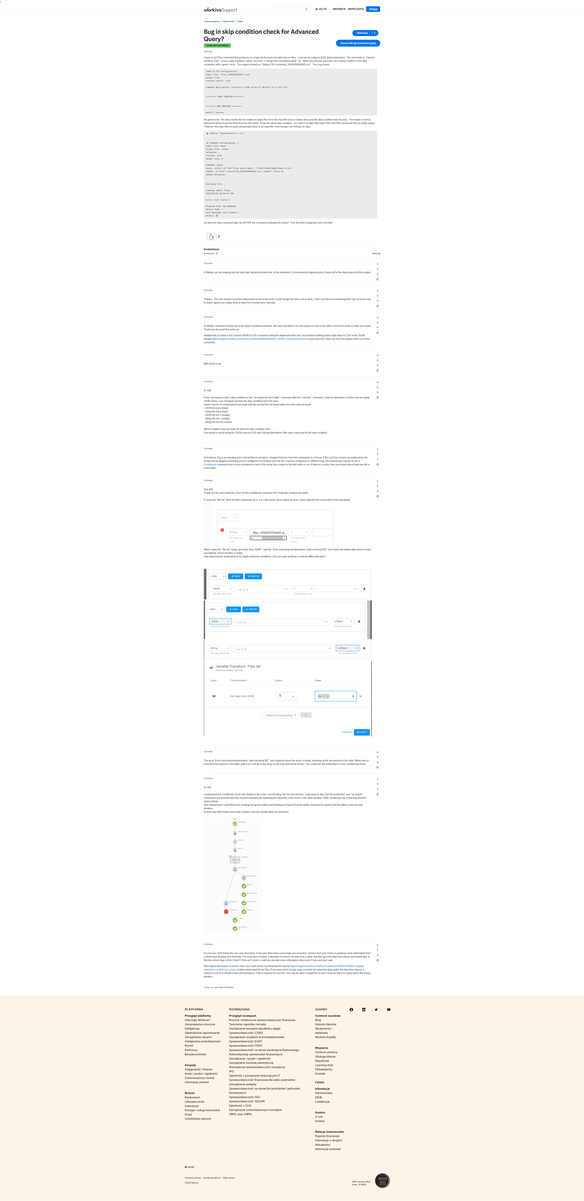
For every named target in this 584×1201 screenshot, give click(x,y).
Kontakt (320, 1073)
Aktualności (322, 1144)
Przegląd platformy (198, 1015)
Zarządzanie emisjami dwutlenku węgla (254, 1028)
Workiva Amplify (325, 1037)
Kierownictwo (323, 1093)
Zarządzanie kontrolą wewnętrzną (251, 1062)
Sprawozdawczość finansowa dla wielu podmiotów (262, 1079)
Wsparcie (321, 1047)
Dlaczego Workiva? (197, 1020)
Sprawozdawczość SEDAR (247, 1101)
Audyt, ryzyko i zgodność (201, 1073)
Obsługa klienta (325, 1056)
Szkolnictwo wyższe (198, 1118)
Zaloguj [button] (373, 9)
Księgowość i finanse (198, 1069)
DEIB (318, 1097)
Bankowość (192, 1097)
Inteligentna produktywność (203, 1041)
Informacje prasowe (328, 1149)
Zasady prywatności (212, 1178)
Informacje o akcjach (328, 1140)
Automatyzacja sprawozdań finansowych (256, 1054)
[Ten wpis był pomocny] (211, 236)
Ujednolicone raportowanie (202, 1032)
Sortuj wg (376, 253)
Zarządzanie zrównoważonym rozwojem (255, 1109)
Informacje (322, 1088)
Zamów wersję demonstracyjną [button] (358, 43)
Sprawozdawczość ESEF (245, 1041)
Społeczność (228, 21)
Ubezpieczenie (194, 1101)
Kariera (320, 1112)
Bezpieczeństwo (195, 1054)
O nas (319, 1116)
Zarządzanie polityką (242, 1084)
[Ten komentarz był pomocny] (377, 264)
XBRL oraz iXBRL (240, 1114)
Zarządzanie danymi (198, 1037)
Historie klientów (325, 1024)
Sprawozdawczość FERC (246, 1045)
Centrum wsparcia (212, 21)
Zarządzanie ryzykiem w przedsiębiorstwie (256, 1037)
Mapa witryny (229, 1178)
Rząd (188, 1114)
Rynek (189, 1045)
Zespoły (190, 1065)
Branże (190, 1093)
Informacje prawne (197, 1082)
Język (323, 9)
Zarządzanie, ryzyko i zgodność (250, 1058)
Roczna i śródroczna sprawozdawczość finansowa (262, 1020)
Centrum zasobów (328, 1015)
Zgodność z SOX (240, 1105)
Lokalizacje (322, 1101)
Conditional (210, 464)
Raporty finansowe (327, 1136)
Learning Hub (324, 1065)
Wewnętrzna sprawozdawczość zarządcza (257, 1067)
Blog (318, 1020)
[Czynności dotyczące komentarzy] (377, 279)
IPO (231, 1071)
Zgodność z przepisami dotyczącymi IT (254, 1075)
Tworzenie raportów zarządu (247, 1024)
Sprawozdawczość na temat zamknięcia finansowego (264, 1050)
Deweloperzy (323, 1069)
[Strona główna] (220, 10)
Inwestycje (192, 1106)
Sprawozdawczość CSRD (246, 1032)
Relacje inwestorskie (329, 1131)
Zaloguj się (208, 987)
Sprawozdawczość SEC (245, 1097)
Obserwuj (362, 33)
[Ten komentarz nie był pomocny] (377, 274)
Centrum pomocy (326, 1052)
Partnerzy (191, 1050)
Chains (240, 21)
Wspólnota (322, 1060)
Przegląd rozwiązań (242, 1015)
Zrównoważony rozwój (199, 1077)
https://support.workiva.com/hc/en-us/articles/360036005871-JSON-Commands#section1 (260, 339)
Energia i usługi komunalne (202, 1110)
